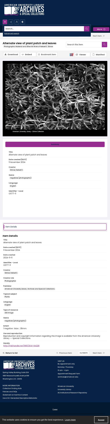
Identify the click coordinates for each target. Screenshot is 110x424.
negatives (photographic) (20, 178)
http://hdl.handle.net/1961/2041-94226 (21, 345)
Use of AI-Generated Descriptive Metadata (20, 398)
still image (9, 313)
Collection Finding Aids (12, 388)
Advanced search (11, 33)
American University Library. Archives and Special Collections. (30, 289)
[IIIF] (71, 54)
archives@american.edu (68, 377)
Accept (101, 420)
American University (66, 386)
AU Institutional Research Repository (72, 393)
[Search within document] (104, 44)
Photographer (10, 281)
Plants (7, 297)
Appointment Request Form (69, 373)
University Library (64, 389)
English (13, 186)
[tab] (55, 144)
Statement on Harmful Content (15, 395)
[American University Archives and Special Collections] (19, 365)
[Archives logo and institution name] (24, 9)
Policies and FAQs (10, 391)
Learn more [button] (70, 420)
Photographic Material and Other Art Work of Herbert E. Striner (28, 46)
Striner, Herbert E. (16, 170)
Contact (55, 409)
